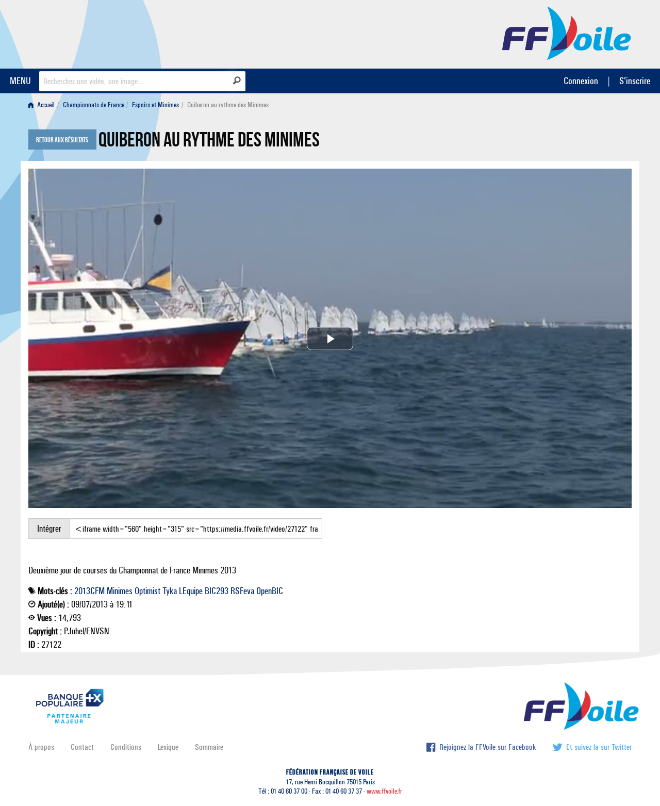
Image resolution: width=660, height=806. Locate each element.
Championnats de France (93, 105)
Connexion (581, 81)
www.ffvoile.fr (384, 791)
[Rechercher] (237, 80)
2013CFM (89, 591)
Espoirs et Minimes (155, 105)
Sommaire (209, 747)
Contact (82, 747)
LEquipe (191, 591)
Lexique (168, 747)
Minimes (120, 591)
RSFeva (242, 591)
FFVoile (567, 32)
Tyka (169, 591)
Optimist (147, 591)
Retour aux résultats (62, 140)
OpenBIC (269, 591)
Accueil (45, 105)
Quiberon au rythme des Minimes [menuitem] (228, 105)
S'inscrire (634, 81)
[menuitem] (43, 105)
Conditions (125, 747)
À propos (41, 747)
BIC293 (216, 591)
